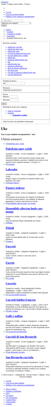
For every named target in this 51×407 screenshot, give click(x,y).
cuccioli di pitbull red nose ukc (19, 53)
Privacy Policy (11, 389)
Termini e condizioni (13, 391)
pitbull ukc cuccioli (15, 47)
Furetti (10, 262)
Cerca (4, 25)
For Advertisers (11, 398)
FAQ (7, 393)
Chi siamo (9, 396)
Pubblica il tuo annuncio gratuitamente (20, 17)
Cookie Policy (11, 400)
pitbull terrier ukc (14, 64)
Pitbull (10, 227)
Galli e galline (14, 316)
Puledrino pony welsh (19, 148)
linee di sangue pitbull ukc (17, 68)
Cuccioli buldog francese (21, 299)
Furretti (11, 246)
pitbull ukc (12, 58)
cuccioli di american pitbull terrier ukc (22, 73)
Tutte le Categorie (14, 111)
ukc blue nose (13, 70)
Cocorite (11, 283)
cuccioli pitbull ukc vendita (18, 56)
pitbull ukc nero (13, 51)
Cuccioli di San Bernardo (21, 336)
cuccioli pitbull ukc (15, 75)
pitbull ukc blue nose (15, 49)
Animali (11, 113)
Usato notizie (11, 402)
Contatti (9, 404)
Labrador (12, 169)
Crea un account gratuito (15, 14)
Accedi (8, 12)
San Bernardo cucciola (19, 357)
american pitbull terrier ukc (18, 60)
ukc (9, 62)
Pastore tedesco (15, 187)
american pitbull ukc (15, 66)
